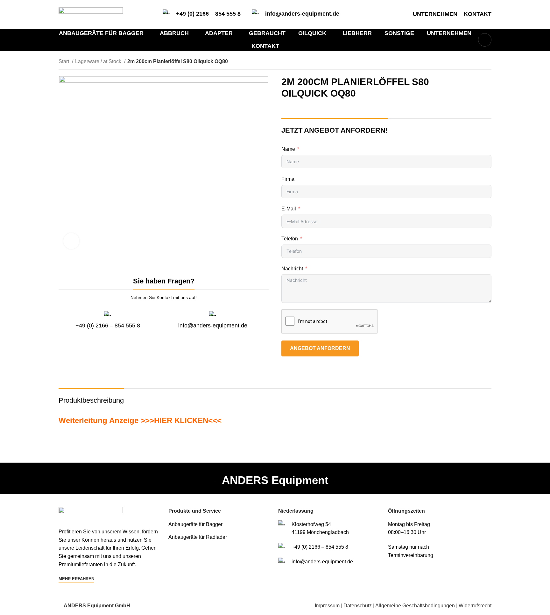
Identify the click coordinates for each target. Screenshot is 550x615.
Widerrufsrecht (475, 605)
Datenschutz (357, 605)
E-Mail (288, 208)
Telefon (289, 238)
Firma (287, 179)
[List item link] (220, 524)
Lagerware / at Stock (99, 61)
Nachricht (292, 268)
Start (64, 61)
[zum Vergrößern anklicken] (71, 241)
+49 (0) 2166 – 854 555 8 (208, 14)
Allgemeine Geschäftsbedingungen (415, 605)
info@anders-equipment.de (302, 14)
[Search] (485, 39)
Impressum (327, 605)
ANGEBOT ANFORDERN (320, 348)
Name (288, 149)
